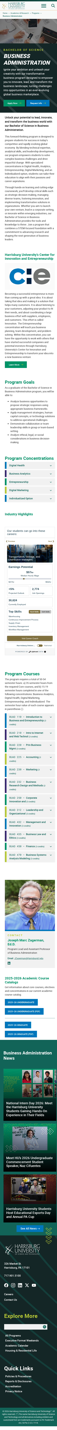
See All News (28, 1228)
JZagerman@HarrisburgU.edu (28, 958)
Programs (35, 13)
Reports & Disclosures (18, 1381)
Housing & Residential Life (21, 1350)
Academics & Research (20, 13)
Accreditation (13, 1386)
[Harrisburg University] (13, 5)
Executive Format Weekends (22, 1340)
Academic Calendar (16, 1345)
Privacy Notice (13, 1391)
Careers (8, 1294)
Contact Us (10, 1300)
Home (5, 13)
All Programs (13, 1335)
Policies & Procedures (18, 1376)
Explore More (21, 1316)
